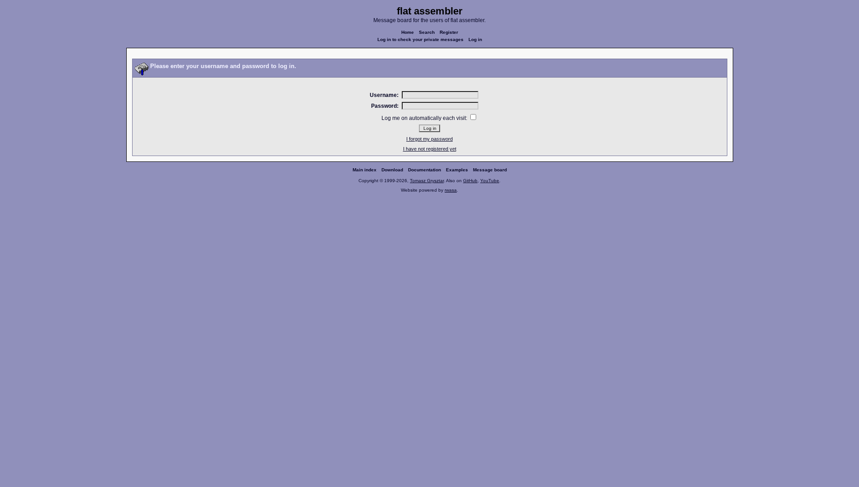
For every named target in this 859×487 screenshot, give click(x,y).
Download (392, 169)
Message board (490, 169)
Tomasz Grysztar (427, 180)
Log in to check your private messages (420, 39)
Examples (457, 169)
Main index (365, 169)
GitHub (470, 180)
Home (407, 32)
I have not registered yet (429, 149)
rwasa (451, 190)
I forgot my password (429, 139)
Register (449, 32)
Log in (475, 39)
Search (427, 32)
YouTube (489, 180)
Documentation (424, 169)
